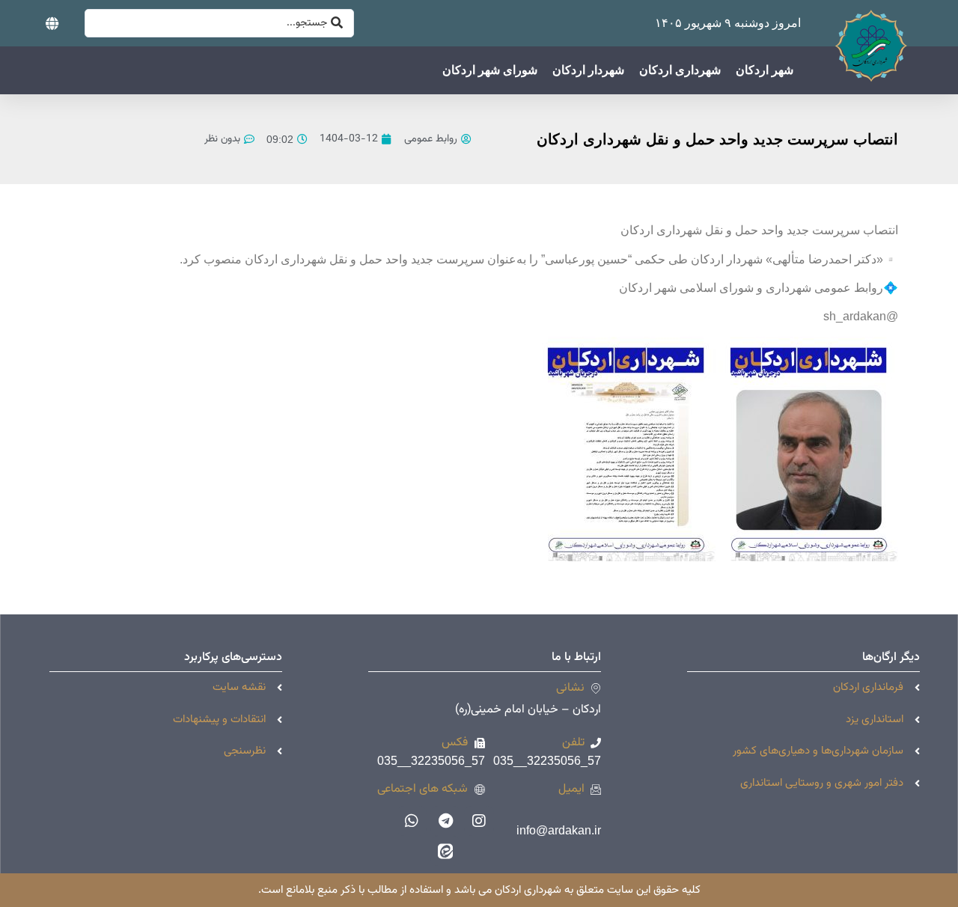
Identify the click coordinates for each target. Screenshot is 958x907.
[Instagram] (479, 821)
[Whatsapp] (412, 821)
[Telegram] (445, 821)
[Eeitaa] (445, 851)
